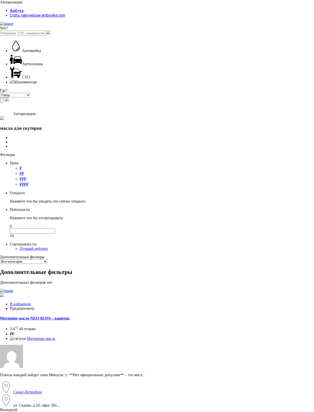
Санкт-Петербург (27, 392)
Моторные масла (41, 338)
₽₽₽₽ (24, 184)
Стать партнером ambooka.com (37, 15)
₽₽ (22, 173)
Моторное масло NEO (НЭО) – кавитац (34, 318)
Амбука (17, 10)
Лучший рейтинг (34, 248)
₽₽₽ (23, 179)
